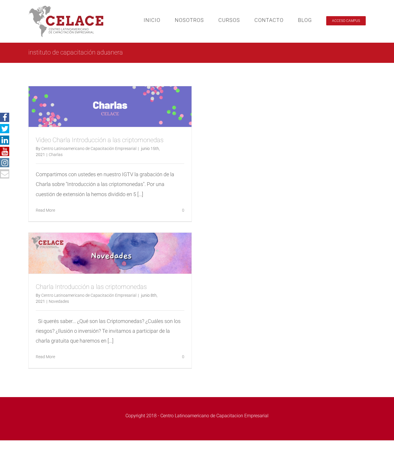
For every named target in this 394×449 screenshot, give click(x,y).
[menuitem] (159, 20)
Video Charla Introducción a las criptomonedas (100, 140)
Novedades (59, 301)
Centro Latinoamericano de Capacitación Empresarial (88, 148)
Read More (45, 210)
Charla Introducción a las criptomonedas (91, 286)
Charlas (56, 154)
